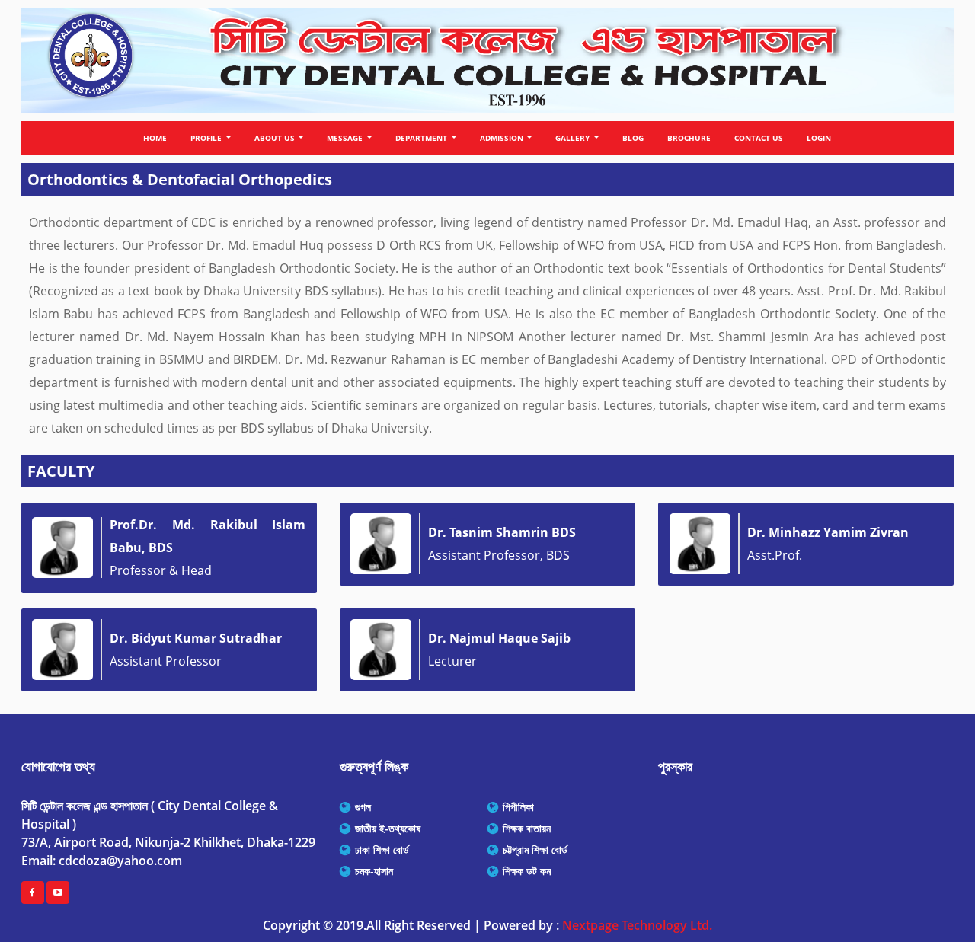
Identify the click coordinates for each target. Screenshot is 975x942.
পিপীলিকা (518, 807)
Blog (633, 138)
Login (819, 138)
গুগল (363, 807)
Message (346, 138)
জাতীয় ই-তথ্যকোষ (387, 828)
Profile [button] (207, 138)
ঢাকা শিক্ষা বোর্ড (382, 850)
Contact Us (758, 138)
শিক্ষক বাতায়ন (527, 828)
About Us (275, 138)
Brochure (689, 138)
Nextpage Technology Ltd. (637, 925)
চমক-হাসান (374, 871)
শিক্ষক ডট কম (527, 871)
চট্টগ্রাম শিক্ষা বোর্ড (535, 850)
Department (422, 138)
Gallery (573, 138)
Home (155, 138)
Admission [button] (503, 138)
